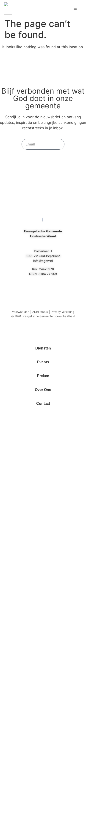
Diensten (43, 348)
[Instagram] (43, 291)
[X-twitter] (63, 291)
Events (43, 362)
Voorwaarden (20, 312)
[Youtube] (22, 291)
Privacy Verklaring (62, 312)
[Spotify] (32, 291)
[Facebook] (53, 291)
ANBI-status (40, 312)
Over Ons (43, 390)
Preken (43, 376)
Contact (43, 404)
